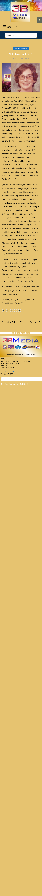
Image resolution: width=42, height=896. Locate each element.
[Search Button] (35, 35)
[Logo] (20, 12)
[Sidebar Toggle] (39, 20)
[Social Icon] (3, 310)
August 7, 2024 (18, 48)
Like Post (27, 58)
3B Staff (17, 58)
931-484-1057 (10, 371)
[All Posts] (21, 321)
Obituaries (25, 48)
